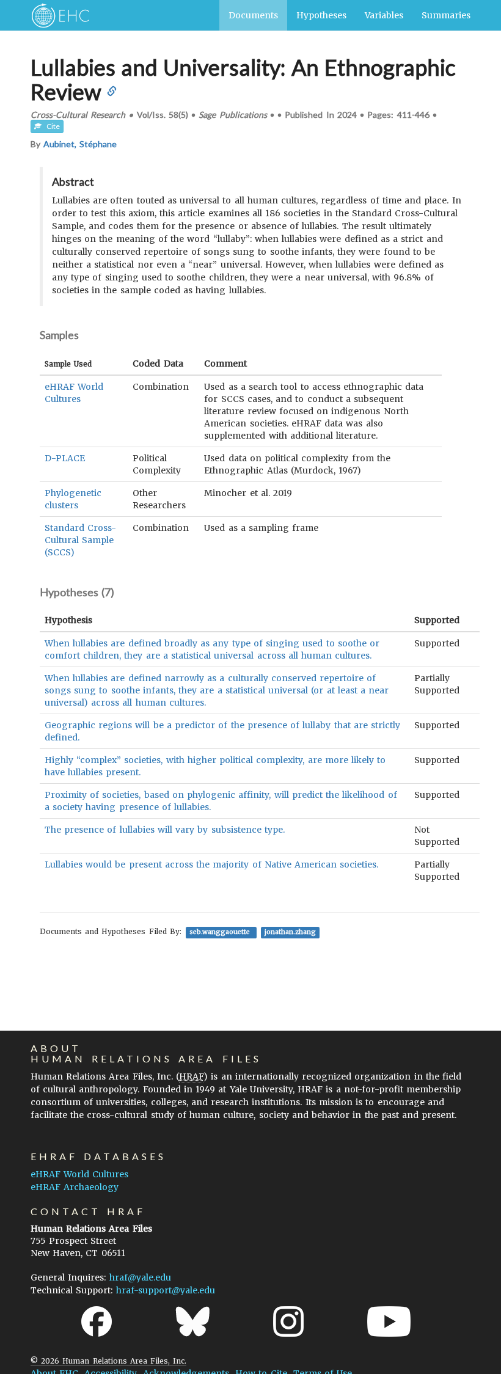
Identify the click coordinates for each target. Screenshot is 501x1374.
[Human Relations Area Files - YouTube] (389, 1321)
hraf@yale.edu (140, 1277)
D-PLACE (65, 458)
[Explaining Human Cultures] (56, 15)
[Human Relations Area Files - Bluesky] (192, 1321)
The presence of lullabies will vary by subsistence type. (165, 829)
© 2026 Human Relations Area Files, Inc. (108, 1360)
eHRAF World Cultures (79, 1174)
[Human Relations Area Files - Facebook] (96, 1321)
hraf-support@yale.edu (165, 1290)
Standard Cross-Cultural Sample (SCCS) (80, 540)
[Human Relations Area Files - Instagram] (288, 1321)
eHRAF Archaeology (75, 1187)
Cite (51, 126)
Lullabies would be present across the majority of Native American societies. (211, 864)
